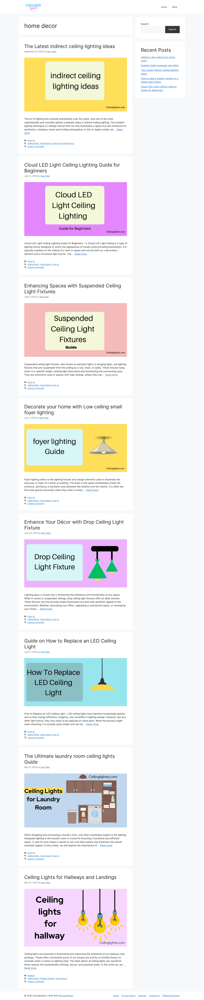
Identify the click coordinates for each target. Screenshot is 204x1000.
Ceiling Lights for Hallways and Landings (70, 877)
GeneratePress (65, 995)
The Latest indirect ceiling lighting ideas (69, 46)
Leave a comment (35, 146)
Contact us (154, 995)
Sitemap (142, 995)
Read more (81, 254)
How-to (31, 140)
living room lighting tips (63, 143)
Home (164, 7)
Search (145, 24)
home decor (45, 143)
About (116, 995)
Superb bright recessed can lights (159, 65)
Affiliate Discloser (171, 995)
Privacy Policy (128, 995)
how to (55, 264)
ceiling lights (33, 143)
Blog (174, 7)
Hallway (31, 975)
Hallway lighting (47, 978)
